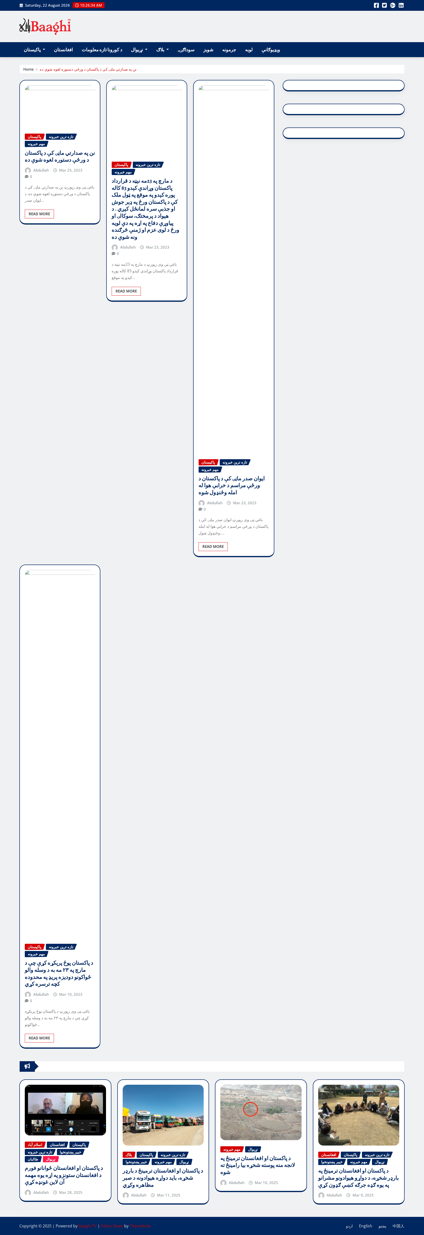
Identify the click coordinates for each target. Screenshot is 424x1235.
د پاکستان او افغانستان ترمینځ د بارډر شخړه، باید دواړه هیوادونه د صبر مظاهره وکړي (163, 1177)
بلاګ (160, 49)
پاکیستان (32, 49)
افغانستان (63, 49)
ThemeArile (140, 1226)
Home (28, 69)
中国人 (398, 1226)
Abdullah (41, 170)
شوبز (208, 49)
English (365, 1226)
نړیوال (137, 49)
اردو (349, 1226)
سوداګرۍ (186, 49)
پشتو (382, 1226)
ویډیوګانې (271, 49)
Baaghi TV (88, 1226)
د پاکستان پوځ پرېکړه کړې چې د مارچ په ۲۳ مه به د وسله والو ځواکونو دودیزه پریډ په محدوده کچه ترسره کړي (59, 973)
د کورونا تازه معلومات (102, 49)
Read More (39, 213)
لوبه (249, 49)
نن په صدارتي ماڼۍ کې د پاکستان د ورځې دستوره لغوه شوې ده (88, 69)
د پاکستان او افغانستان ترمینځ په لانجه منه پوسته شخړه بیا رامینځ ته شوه (257, 1165)
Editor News (112, 1226)
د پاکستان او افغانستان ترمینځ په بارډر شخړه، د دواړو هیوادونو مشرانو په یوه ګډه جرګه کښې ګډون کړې (358, 1177)
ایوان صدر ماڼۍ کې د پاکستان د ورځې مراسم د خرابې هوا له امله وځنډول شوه (232, 485)
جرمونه (229, 49)
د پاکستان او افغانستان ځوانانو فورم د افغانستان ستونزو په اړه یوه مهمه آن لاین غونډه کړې (64, 1175)
